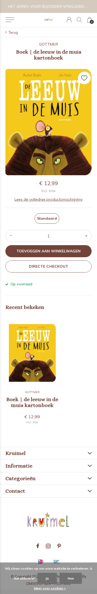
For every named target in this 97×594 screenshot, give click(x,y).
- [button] (10, 236)
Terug (13, 32)
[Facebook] (37, 546)
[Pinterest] (59, 546)
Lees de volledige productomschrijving (48, 199)
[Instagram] (48, 546)
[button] (9, 20)
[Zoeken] (79, 20)
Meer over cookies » (50, 588)
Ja (47, 578)
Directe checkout (48, 266)
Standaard (47, 218)
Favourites (84, 78)
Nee (71, 578)
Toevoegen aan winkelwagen (48, 251)
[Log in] (69, 20)
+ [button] (86, 236)
